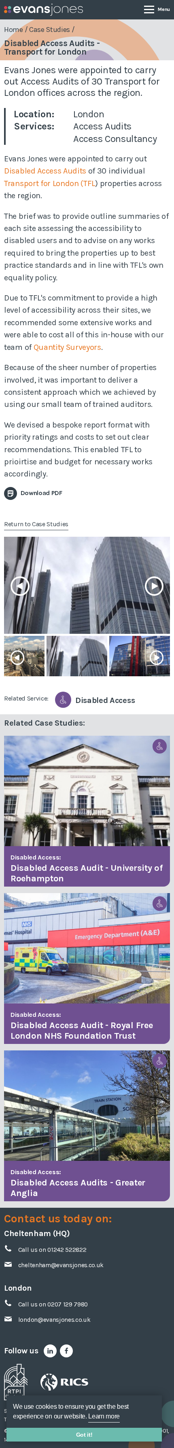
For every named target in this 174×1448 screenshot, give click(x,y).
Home (13, 29)
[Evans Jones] (43, 10)
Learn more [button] (104, 1416)
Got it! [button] (84, 1434)
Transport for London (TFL (49, 183)
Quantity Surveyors (67, 347)
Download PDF (40, 493)
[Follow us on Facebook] (66, 1350)
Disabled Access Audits (45, 171)
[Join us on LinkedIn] (50, 1350)
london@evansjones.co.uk (54, 1319)
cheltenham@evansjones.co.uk (61, 1265)
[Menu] (157, 9)
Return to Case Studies (36, 524)
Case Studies (49, 29)
